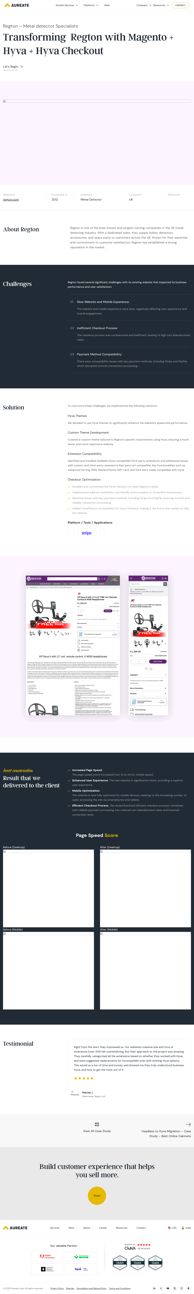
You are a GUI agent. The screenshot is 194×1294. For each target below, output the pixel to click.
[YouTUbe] (168, 1288)
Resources (159, 5)
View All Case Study (97, 1131)
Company (142, 5)
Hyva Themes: (77, 416)
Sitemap (70, 1288)
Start (97, 1196)
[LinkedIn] (154, 1288)
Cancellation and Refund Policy (91, 1288)
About (86, 1227)
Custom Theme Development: (88, 432)
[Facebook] (161, 1288)
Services (54, 1227)
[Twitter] (174, 1288)
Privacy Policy (57, 1288)
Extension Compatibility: (85, 454)
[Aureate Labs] (17, 5)
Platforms (89, 5)
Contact (180, 5)
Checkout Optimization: (84, 479)
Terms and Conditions (119, 1288)
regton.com (11, 199)
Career (103, 1227)
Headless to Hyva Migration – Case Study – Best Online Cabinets (166, 1133)
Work (107, 5)
